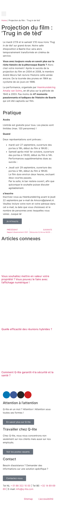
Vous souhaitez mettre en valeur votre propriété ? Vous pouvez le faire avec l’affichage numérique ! (25, 279)
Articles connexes (20, 238)
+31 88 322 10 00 (20, 485)
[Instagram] (20, 394)
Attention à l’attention (20, 403)
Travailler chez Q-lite (20, 429)
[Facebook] (13, 394)
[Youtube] (28, 394)
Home (4, 20)
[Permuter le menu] (29, 10)
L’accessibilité (46, 498)
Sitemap (28, 498)
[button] (3, 13)
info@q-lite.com (24, 489)
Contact (9, 459)
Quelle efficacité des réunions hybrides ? (26, 329)
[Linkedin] (6, 394)
